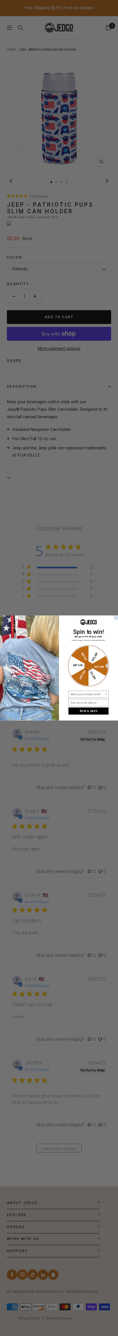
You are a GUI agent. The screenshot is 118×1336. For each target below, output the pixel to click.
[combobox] (87, 694)
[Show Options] (106, 694)
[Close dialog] (116, 618)
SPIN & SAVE (89, 711)
